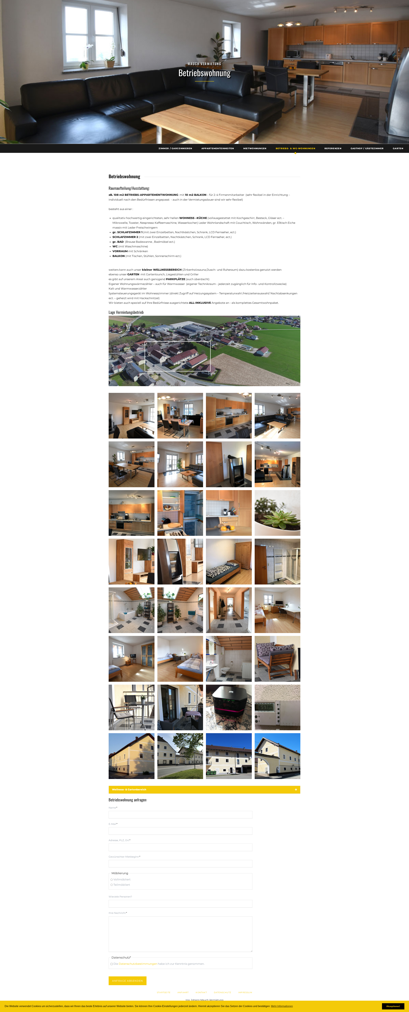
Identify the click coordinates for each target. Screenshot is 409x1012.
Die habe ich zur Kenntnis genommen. (158, 963)
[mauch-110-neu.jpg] (278, 610)
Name (115, 807)
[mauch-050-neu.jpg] (278, 416)
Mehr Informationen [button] (282, 1006)
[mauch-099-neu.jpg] (131, 659)
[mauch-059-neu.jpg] (131, 416)
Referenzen (332, 148)
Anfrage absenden (127, 980)
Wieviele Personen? (120, 896)
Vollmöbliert (122, 879)
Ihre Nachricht (118, 912)
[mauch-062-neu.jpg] (229, 416)
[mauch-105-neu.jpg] (131, 610)
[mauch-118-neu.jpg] (229, 610)
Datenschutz (222, 992)
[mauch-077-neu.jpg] (229, 513)
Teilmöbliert (121, 884)
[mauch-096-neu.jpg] (180, 659)
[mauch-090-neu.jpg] (278, 513)
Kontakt (201, 992)
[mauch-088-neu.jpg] (131, 561)
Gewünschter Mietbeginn (124, 856)
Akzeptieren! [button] (393, 1006)
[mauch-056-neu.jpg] (131, 464)
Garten (398, 148)
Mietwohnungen (254, 148)
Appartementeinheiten (217, 148)
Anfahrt (183, 992)
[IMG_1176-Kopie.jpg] (278, 707)
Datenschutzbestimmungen (138, 963)
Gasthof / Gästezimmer (367, 148)
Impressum (245, 992)
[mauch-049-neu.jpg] (180, 464)
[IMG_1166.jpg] (131, 513)
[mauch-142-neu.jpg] (229, 659)
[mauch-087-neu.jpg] (180, 561)
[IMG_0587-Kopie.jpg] (229, 561)
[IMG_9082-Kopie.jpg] (229, 707)
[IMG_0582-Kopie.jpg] (278, 561)
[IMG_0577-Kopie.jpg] (229, 464)
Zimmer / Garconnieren (175, 148)
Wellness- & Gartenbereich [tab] (129, 789)
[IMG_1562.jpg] (180, 707)
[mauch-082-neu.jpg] (131, 707)
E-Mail (115, 823)
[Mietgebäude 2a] (131, 756)
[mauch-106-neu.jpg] (180, 610)
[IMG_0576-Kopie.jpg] (180, 416)
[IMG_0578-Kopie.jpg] (278, 464)
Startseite (163, 992)
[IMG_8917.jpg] (180, 513)
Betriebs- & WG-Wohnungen (295, 148)
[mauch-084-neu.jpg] (278, 659)
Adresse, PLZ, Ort (119, 840)
